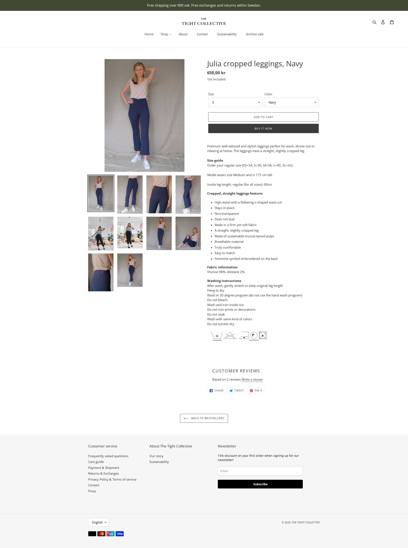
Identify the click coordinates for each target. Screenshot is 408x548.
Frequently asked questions (108, 456)
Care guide (96, 462)
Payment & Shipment (103, 467)
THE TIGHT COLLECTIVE (306, 522)
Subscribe (260, 484)
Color (268, 94)
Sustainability (159, 462)
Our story (156, 456)
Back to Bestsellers (207, 418)
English (97, 522)
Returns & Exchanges (103, 473)
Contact (93, 485)
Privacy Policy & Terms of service (112, 479)
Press (92, 491)
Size (211, 94)
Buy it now (263, 128)
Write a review (252, 379)
